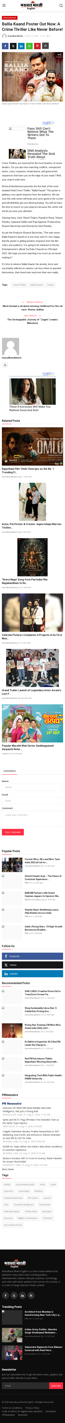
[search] (61, 5)
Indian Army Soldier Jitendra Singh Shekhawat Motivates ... (41, 1331)
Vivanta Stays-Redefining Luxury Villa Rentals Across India (41, 911)
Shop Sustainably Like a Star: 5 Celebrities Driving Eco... (41, 1010)
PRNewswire (8, 1414)
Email (5, 794)
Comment (7, 808)
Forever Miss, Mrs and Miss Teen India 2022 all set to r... (42, 861)
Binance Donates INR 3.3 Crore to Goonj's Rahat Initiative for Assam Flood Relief (32, 1160)
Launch (47, 1197)
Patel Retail (44, 1204)
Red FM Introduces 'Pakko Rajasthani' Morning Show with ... (42, 1060)
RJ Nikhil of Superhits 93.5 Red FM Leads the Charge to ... (42, 1043)
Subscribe (56, 1385)
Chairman (47, 1218)
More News (8, 1169)
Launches (8, 1191)
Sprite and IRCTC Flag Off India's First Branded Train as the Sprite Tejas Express (31, 1121)
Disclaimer (51, 1411)
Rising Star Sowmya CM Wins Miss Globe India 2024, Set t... (43, 1026)
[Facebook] (5, 1295)
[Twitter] (14, 1295)
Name (5, 781)
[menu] (4, 5)
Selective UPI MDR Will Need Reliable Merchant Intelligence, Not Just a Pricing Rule (27, 1109)
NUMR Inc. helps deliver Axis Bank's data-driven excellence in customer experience (32, 1148)
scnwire (5, 753)
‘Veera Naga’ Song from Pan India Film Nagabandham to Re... (24, 581)
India (42, 1184)
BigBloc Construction (27, 1218)
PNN (26, 882)
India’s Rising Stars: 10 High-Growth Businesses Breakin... (43, 928)
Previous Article (34, 302)
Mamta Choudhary (33, 899)
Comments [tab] (9, 770)
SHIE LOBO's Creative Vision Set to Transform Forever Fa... (43, 993)
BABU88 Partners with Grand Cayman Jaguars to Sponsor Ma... (42, 894)
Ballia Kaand (37, 284)
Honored (8, 1218)
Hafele (7, 1184)
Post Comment (13, 832)
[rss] (31, 1295)
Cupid (53, 1184)
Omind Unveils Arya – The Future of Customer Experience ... (43, 878)
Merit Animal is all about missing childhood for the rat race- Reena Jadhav (32, 308)
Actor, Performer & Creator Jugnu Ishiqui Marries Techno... (32, 526)
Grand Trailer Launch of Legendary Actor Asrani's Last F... (31, 692)
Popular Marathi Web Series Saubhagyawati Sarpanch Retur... (28, 747)
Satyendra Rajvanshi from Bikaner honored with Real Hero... (43, 1349)
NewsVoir (23, 1414)
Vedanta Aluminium (13, 1197)
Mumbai (38, 1191)
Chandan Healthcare (24, 1204)
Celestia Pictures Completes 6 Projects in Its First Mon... (32, 637)
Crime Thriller (19, 284)
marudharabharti (11, 357)
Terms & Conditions (12, 1407)
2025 (6, 1204)
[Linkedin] (22, 1295)
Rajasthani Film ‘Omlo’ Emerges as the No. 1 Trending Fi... (28, 470)
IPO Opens (33, 1197)
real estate (24, 1191)
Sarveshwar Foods (13, 1224)
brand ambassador (25, 1184)
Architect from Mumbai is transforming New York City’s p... (43, 1313)
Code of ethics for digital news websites (22, 1411)
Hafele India (31, 1211)
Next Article (30, 315)
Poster (50, 284)
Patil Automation (12, 1211)
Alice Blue (46, 1211)
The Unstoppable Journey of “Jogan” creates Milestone (32, 321)
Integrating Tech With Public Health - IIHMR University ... (44, 1077)
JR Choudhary (30, 1354)
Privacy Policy (32, 1407)
